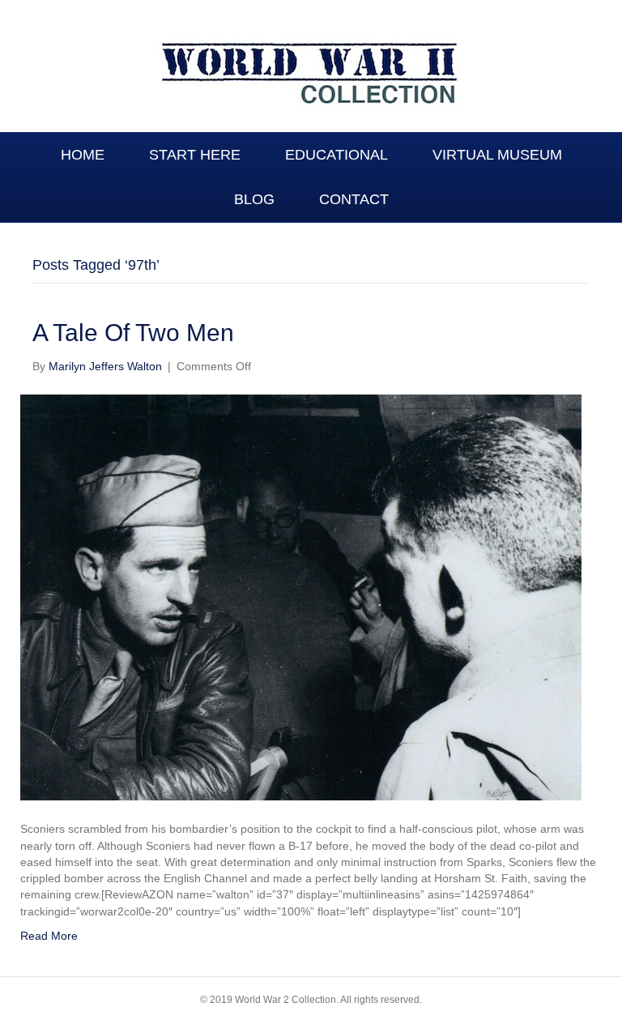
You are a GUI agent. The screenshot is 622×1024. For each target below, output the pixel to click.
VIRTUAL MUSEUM (497, 155)
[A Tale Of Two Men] (301, 596)
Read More (49, 935)
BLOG (254, 199)
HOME (82, 155)
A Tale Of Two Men (133, 332)
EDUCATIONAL (336, 155)
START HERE (195, 155)
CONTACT (354, 199)
